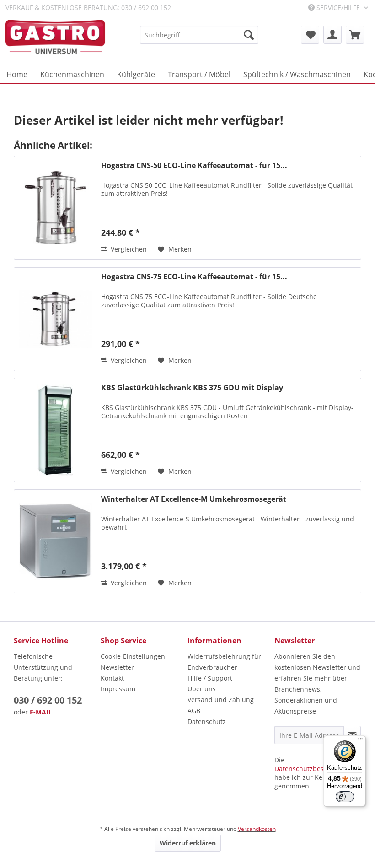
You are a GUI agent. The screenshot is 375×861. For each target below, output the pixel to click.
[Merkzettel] (310, 35)
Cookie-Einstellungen (133, 656)
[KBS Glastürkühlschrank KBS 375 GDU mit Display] (55, 430)
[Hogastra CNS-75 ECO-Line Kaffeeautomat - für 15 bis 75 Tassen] (55, 319)
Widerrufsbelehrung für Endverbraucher (224, 662)
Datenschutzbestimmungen (316, 768)
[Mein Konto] (332, 35)
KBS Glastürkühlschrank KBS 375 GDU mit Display (192, 388)
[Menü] (360, 740)
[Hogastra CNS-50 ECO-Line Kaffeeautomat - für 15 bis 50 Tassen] (55, 208)
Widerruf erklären (188, 843)
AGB (194, 710)
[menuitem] (199, 35)
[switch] (345, 796)
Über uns (202, 688)
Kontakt (112, 678)
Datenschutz (207, 721)
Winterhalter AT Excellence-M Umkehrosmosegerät (193, 499)
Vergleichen (128, 249)
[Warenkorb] (355, 35)
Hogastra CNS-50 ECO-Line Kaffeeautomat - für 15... (194, 165)
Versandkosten (257, 829)
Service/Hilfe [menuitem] (338, 7)
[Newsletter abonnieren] (352, 735)
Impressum (118, 688)
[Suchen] (248, 35)
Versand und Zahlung (221, 699)
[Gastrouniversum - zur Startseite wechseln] (55, 37)
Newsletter (117, 667)
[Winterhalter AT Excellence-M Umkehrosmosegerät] (55, 541)
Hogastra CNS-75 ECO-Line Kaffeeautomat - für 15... (194, 277)
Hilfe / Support (210, 678)
